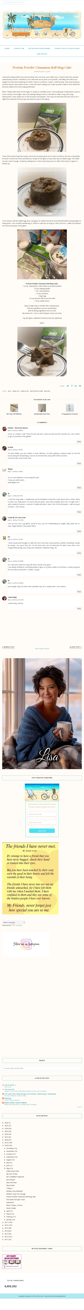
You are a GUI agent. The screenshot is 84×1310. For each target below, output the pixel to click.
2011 (6, 1239)
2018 (6, 1145)
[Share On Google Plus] (76, 386)
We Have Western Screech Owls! (15, 1096)
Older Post (75, 647)
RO (9, 537)
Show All (79, 1107)
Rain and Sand (11, 1182)
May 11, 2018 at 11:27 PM (15, 520)
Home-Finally (11, 1208)
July (7, 1163)
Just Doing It (10, 1180)
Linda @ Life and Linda (17, 517)
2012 (6, 1237)
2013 (6, 1234)
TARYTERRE (12, 597)
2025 (6, 1126)
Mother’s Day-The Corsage (15, 1194)
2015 (6, 1228)
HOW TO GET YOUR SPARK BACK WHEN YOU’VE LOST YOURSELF (25, 1091)
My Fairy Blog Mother (59, 1296)
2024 (6, 1128)
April (8, 1211)
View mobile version (42, 649)
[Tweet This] (68, 386)
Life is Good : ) (10, 1085)
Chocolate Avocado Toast (15, 1200)
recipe (47, 391)
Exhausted (10, 1202)
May (8, 1168)
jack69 (10, 447)
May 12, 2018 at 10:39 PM (15, 561)
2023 (6, 1131)
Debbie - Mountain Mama (18, 428)
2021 (6, 1137)
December (10, 1148)
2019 (6, 1143)
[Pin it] (80, 386)
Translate (18, 925)
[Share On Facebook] (72, 386)
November (10, 1151)
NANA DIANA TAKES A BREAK (15, 1103)
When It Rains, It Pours (14, 1205)
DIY (9, 391)
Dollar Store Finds (12, 1171)
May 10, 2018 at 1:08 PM (15, 430)
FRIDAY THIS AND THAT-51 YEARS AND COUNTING (20, 1104)
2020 (6, 1140)
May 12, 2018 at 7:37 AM (15, 539)
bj (8, 493)
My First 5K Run (12, 1174)
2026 (6, 1123)
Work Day (7, 1087)
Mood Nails (10, 1185)
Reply (79, 442)
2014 (6, 1231)
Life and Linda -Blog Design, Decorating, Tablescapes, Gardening (30, 1094)
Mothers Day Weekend (14, 1191)
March (8, 1214)
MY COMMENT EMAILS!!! (15, 1177)
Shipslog (7, 1098)
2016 (6, 1225)
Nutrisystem (36, 391)
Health (16, 391)
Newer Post (9, 647)
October (9, 1154)
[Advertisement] (42, 978)
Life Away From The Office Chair (33, 1296)
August (8, 1160)
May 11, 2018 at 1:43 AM (15, 471)
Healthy (25, 391)
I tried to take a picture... (12, 1100)
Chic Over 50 (9, 1089)
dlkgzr (10, 469)
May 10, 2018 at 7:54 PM (15, 450)
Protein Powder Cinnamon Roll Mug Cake (21, 1197)
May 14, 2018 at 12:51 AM (15, 600)
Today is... (9, 1188)
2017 (6, 1222)
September (10, 1157)
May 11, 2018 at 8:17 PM (15, 496)
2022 (6, 1134)
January (9, 1220)
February (9, 1217)
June (8, 1165)
